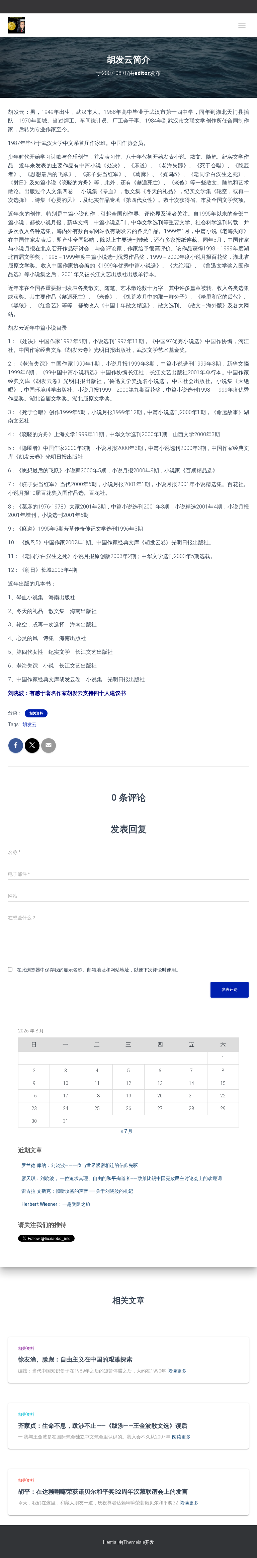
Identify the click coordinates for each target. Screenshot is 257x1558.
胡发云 (29, 724)
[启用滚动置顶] (243, 1544)
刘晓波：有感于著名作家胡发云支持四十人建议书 (67, 693)
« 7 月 (127, 1131)
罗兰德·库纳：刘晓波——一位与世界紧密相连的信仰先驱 (79, 1165)
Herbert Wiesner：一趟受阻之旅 (55, 1204)
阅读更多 (177, 1371)
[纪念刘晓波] (19, 25)
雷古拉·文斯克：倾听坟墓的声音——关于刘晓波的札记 (77, 1191)
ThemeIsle (134, 1542)
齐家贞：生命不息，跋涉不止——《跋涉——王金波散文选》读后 (102, 1425)
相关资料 (36, 713)
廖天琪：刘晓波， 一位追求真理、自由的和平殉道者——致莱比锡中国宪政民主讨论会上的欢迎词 (121, 1178)
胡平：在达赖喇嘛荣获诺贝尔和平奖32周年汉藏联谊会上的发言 (103, 1491)
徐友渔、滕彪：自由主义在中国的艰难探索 (75, 1359)
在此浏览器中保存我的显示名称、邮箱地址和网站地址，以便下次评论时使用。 (99, 969)
